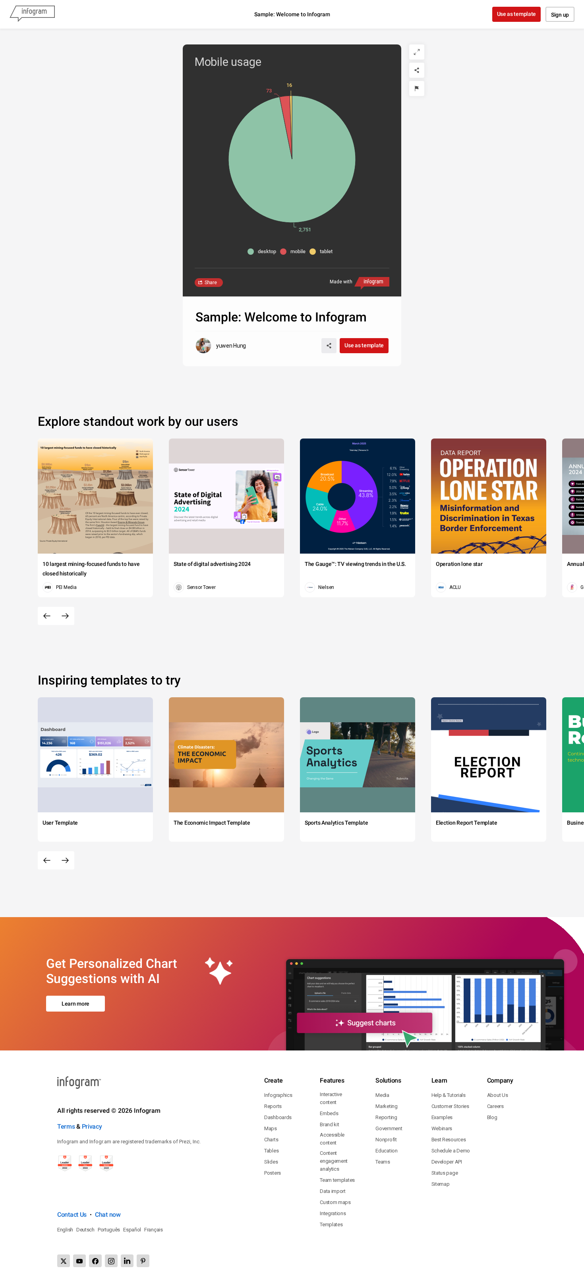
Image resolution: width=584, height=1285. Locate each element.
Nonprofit (385, 1140)
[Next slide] (65, 615)
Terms (66, 1126)
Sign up (560, 15)
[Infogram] (32, 14)
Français (153, 1230)
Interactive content (331, 1098)
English (65, 1230)
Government (388, 1128)
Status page (444, 1173)
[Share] (416, 70)
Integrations (333, 1213)
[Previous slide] (46, 615)
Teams (382, 1162)
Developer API (446, 1162)
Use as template (516, 14)
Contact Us (72, 1214)
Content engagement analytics (334, 1161)
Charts (271, 1140)
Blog (492, 1117)
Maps (270, 1128)
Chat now (108, 1214)
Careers (495, 1106)
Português (109, 1230)
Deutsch (85, 1230)
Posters (272, 1173)
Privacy (92, 1126)
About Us (497, 1095)
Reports (273, 1106)
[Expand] (416, 52)
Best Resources (448, 1140)
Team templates (337, 1180)
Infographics (278, 1095)
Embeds (329, 1113)
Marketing (386, 1106)
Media (382, 1095)
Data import (333, 1191)
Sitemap (440, 1184)
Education (386, 1151)
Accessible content (332, 1139)
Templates (331, 1224)
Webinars (442, 1128)
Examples (442, 1117)
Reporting (386, 1117)
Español (132, 1230)
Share (211, 282)
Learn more (75, 1003)
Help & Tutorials (448, 1095)
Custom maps (335, 1202)
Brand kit (329, 1124)
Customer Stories (450, 1106)
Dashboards (278, 1117)
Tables (271, 1151)
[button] (264, 251)
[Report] (416, 88)
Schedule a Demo (450, 1151)
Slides (271, 1162)
